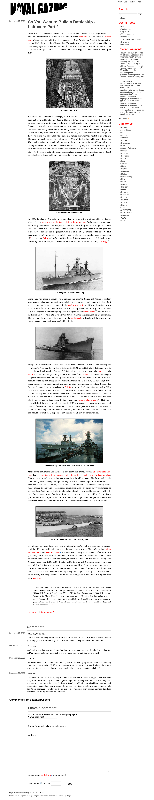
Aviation (124, 138)
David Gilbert (52, 796)
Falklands (125, 156)
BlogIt (69, 796)
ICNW (123, 158)
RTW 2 (124, 202)
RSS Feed (123, 118)
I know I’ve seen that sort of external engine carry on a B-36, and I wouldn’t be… (131, 68)
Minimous (12, 796)
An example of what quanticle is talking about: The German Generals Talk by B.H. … (132, 76)
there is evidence (53, 552)
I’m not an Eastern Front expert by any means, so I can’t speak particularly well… (132, 61)
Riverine (124, 200)
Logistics (124, 169)
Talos (45, 238)
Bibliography (126, 42)
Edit (125, 2)
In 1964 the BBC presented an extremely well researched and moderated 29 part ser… (131, 55)
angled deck (76, 318)
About (123, 26)
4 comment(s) (47, 612)
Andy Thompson (34, 796)
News (123, 179)
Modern (124, 174)
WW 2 (123, 218)
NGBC (124, 182)
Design (124, 151)
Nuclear (124, 187)
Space (123, 208)
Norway (124, 184)
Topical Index (126, 29)
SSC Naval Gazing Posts (131, 39)
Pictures (124, 192)
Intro (123, 161)
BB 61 (123, 146)
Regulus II (87, 374)
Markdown (46, 775)
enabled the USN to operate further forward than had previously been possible (74, 474)
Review (124, 197)
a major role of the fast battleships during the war (64, 222)
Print (139, 2)
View (120, 2)
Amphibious (126, 130)
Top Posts (125, 32)
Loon (32, 238)
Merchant (125, 171)
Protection (125, 195)
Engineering (126, 153)
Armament (125, 133)
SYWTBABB (126, 210)
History (132, 2)
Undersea (125, 215)
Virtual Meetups (127, 34)
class (82, 36)
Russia (124, 205)
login (123, 18)
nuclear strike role (76, 305)
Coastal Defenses (128, 148)
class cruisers (88, 399)
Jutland (124, 164)
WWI (123, 220)
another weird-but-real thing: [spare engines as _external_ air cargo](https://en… (132, 92)
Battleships (125, 143)
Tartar (30, 374)
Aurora (124, 135)
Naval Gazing (126, 177)
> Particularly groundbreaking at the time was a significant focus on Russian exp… (130, 84)
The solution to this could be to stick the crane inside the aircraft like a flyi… (132, 112)
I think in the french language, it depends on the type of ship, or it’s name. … (131, 99)
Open (123, 189)
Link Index (125, 45)
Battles (124, 140)
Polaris (68, 387)
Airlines (124, 127)
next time (37, 577)
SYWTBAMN (126, 213)
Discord (124, 37)
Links (123, 166)
